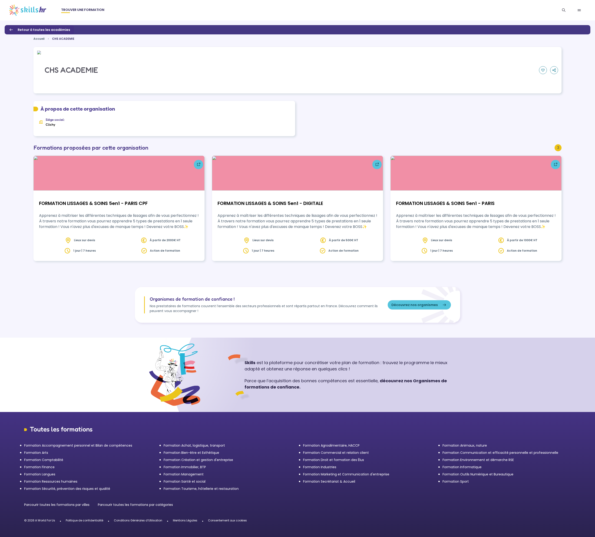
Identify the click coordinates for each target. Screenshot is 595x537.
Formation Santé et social (184, 481)
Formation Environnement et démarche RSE (478, 460)
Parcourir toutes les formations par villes (57, 504)
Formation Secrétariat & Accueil (329, 481)
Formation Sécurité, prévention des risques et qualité (67, 488)
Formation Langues (39, 474)
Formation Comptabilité (43, 460)
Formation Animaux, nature (465, 445)
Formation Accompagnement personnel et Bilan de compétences (78, 445)
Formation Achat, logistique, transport (194, 445)
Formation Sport (456, 481)
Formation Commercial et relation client (336, 452)
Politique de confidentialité (84, 520)
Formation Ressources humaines (50, 481)
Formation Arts (36, 452)
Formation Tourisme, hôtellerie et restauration (201, 488)
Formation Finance (39, 467)
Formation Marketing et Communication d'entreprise (346, 474)
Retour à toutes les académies (44, 29)
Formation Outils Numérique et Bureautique (478, 474)
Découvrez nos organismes (414, 305)
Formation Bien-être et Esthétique (191, 452)
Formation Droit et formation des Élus (333, 460)
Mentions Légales (185, 520)
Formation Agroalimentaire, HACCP (331, 445)
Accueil (39, 39)
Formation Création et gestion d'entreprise (198, 460)
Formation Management (184, 474)
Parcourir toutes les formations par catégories (135, 504)
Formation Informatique (462, 467)
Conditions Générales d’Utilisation (138, 520)
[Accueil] (27, 10)
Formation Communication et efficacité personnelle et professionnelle (500, 452)
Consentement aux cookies (227, 520)
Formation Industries (319, 467)
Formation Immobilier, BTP (185, 467)
